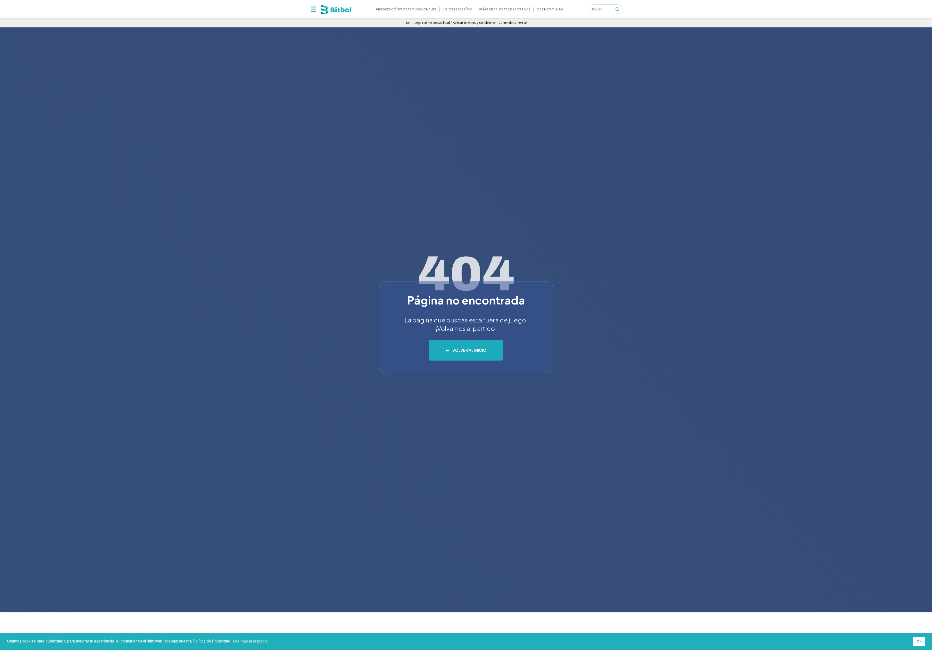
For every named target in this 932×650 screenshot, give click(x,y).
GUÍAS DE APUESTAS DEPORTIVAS (504, 9)
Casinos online (550, 9)
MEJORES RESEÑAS (457, 9)
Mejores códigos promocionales (406, 9)
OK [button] (919, 641)
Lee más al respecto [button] (250, 641)
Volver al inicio (469, 350)
